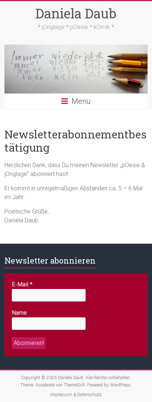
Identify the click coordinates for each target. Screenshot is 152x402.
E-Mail (22, 284)
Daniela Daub (75, 13)
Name (19, 312)
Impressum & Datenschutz (75, 394)
